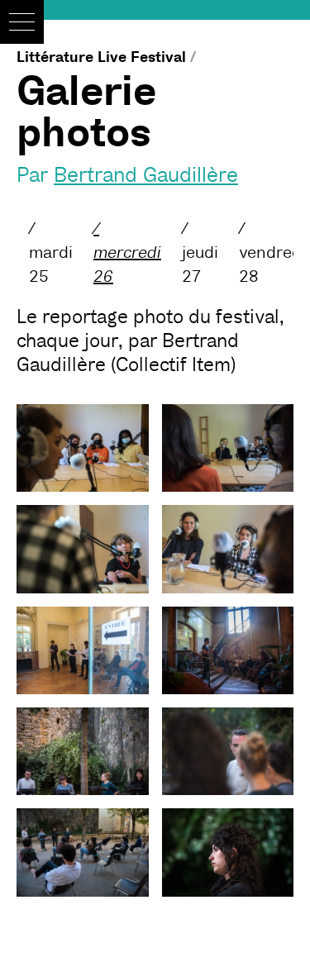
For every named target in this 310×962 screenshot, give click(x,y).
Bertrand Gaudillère (146, 175)
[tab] (51, 252)
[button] (22, 22)
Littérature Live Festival (101, 57)
